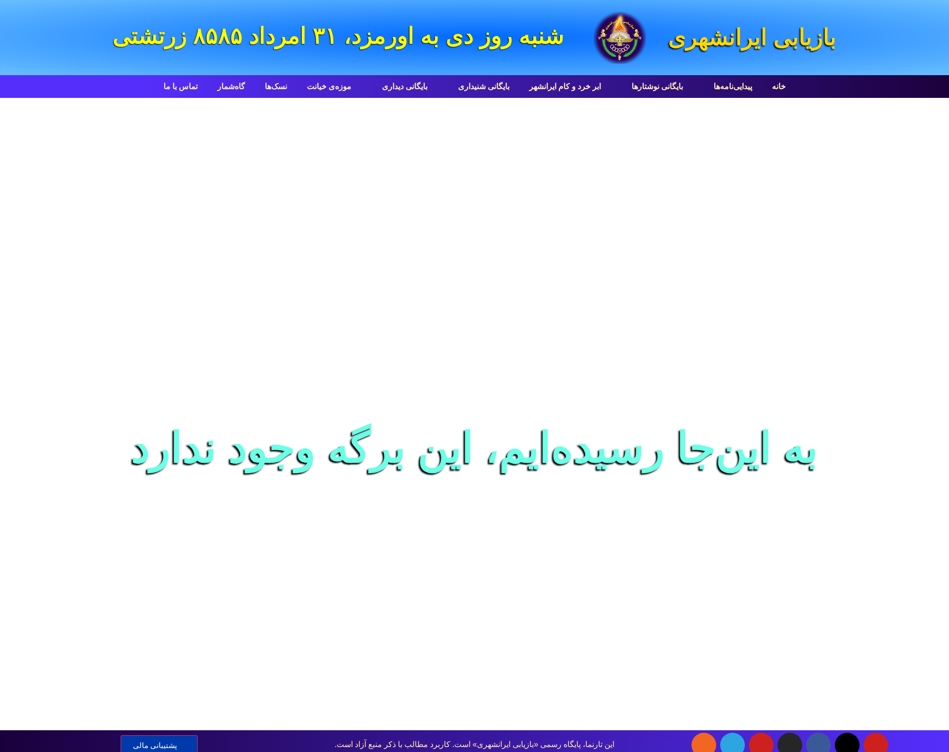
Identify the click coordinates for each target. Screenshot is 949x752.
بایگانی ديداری (405, 86)
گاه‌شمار (231, 86)
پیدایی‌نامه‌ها (733, 86)
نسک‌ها (276, 86)
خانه (779, 86)
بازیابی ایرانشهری (752, 37)
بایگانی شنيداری (484, 86)
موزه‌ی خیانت (329, 86)
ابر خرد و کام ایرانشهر (565, 86)
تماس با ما (181, 86)
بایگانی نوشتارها (657, 86)
